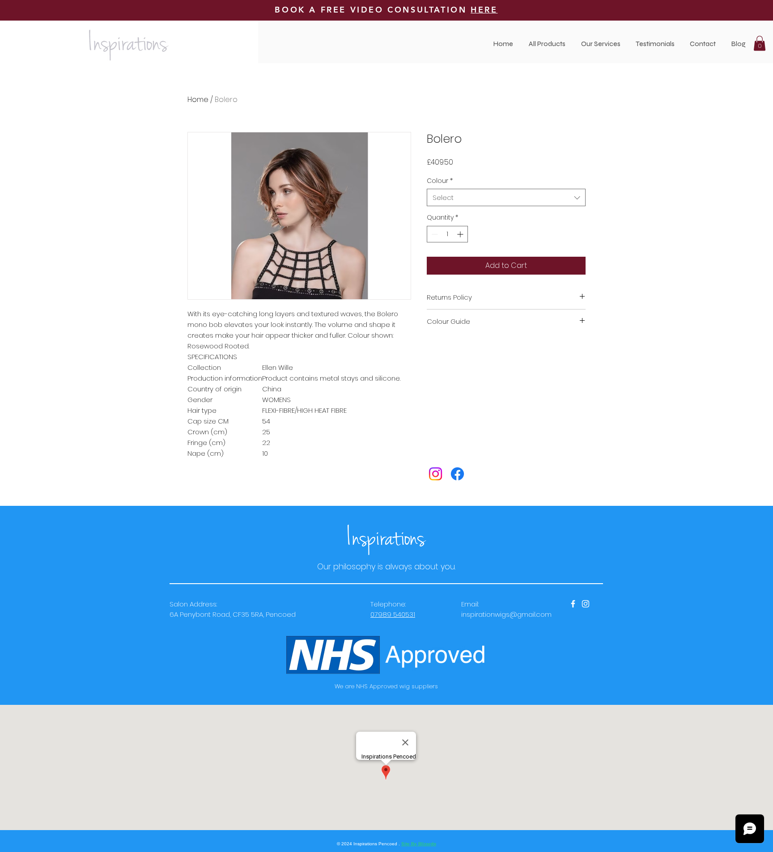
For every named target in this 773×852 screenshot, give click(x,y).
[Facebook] (457, 474)
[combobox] (506, 197)
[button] (600, 44)
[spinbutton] (447, 234)
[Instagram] (435, 474)
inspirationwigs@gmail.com (506, 614)
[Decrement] (433, 234)
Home (197, 99)
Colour (440, 181)
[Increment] (461, 234)
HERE (484, 9)
